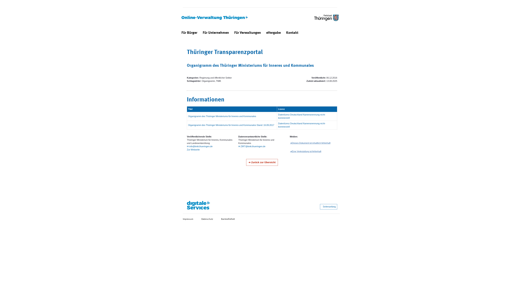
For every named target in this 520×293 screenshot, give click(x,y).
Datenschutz (207, 219)
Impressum (188, 219)
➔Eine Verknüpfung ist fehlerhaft (305, 151)
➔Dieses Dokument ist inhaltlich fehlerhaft (310, 143)
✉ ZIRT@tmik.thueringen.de (251, 146)
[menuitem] (189, 33)
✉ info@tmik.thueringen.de (200, 146)
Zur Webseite (193, 150)
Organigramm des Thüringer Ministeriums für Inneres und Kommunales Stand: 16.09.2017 (231, 125)
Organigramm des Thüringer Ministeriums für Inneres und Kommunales (222, 116)
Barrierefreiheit (228, 219)
